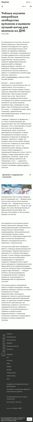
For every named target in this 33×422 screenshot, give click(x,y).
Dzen (8, 363)
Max (8, 379)
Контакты (10, 349)
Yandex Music (11, 373)
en (25, 6)
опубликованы (12, 77)
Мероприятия (11, 337)
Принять (29, 419)
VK (8, 357)
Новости (9, 334)
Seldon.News (11, 376)
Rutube (9, 370)
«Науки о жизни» (23, 165)
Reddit (9, 366)
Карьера (9, 343)
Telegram (10, 354)
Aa (31, 6)
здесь (14, 420)
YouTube (9, 360)
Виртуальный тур (13, 346)
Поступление (11, 340)
